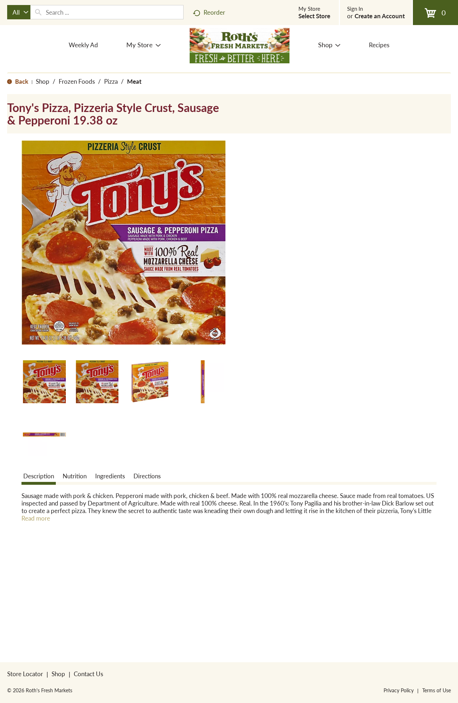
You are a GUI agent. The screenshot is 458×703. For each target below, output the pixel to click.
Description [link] (38, 476)
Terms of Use (436, 690)
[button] (44, 382)
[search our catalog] (38, 12)
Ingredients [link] (110, 476)
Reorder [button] (214, 12)
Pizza (111, 81)
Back (21, 81)
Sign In (355, 9)
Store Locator (25, 673)
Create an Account (380, 15)
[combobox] (18, 12)
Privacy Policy (399, 690)
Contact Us (88, 673)
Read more (35, 518)
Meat (134, 81)
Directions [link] (147, 476)
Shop (42, 81)
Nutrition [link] (75, 476)
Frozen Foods (77, 81)
